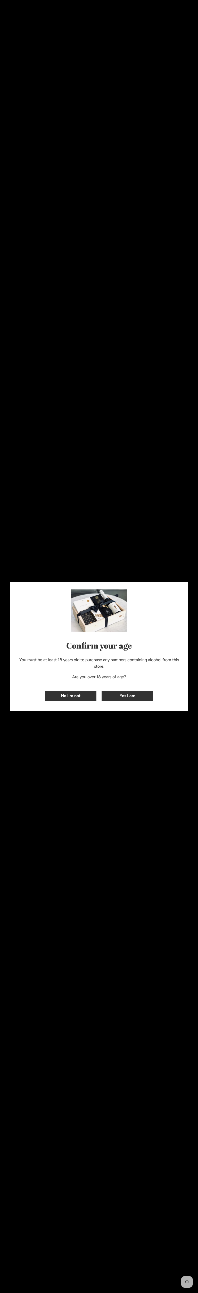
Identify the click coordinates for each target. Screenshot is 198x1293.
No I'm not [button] (70, 695)
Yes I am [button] (127, 695)
